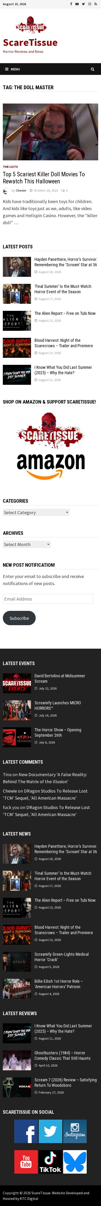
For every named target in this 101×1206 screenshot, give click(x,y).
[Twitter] (84, 3)
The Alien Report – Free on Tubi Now (65, 313)
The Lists (10, 167)
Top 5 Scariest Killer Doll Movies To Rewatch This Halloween (44, 178)
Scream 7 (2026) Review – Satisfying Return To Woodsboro (66, 1082)
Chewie (21, 190)
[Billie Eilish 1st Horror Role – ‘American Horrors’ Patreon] (17, 982)
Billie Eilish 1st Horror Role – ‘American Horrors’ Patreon (59, 984)
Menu (15, 69)
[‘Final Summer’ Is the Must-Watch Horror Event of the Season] (17, 287)
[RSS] (95, 3)
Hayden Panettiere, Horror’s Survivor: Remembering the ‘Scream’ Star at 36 (66, 262)
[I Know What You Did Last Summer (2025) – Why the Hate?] (17, 368)
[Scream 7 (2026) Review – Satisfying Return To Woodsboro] (17, 1081)
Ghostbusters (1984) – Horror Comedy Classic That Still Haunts (63, 1055)
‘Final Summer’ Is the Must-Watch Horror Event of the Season (63, 289)
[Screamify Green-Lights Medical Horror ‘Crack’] (17, 955)
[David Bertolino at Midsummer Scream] (17, 677)
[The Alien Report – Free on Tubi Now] (17, 314)
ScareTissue (30, 42)
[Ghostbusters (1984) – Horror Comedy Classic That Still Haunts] (17, 1054)
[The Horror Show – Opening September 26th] (17, 731)
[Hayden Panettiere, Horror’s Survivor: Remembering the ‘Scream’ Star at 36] (17, 260)
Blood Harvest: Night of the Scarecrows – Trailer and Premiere (64, 343)
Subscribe (19, 618)
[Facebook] (71, 3)
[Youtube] (77, 3)
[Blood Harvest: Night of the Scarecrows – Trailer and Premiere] (17, 341)
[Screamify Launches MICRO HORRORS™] (17, 704)
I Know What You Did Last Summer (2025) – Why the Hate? (63, 370)
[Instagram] (90, 3)
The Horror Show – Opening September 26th (58, 732)
